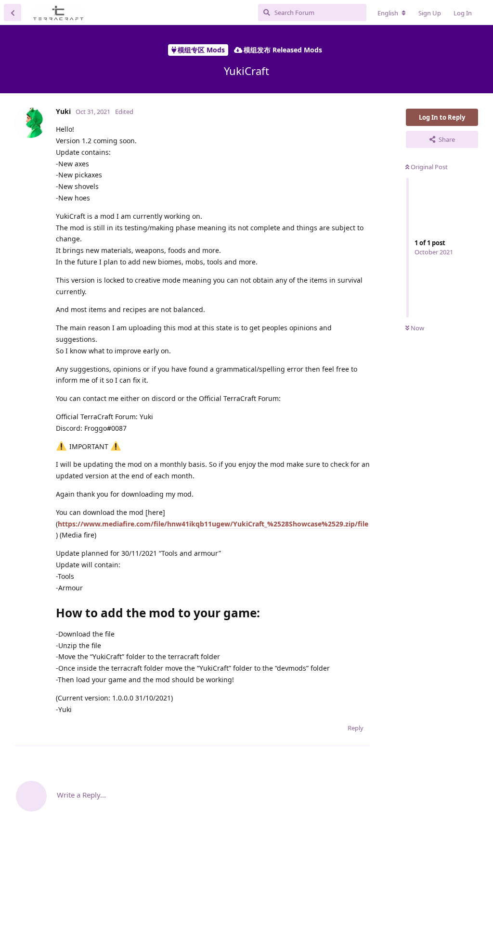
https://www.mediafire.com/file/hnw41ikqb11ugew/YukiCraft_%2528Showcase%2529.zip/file (213, 523)
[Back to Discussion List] (12, 12)
